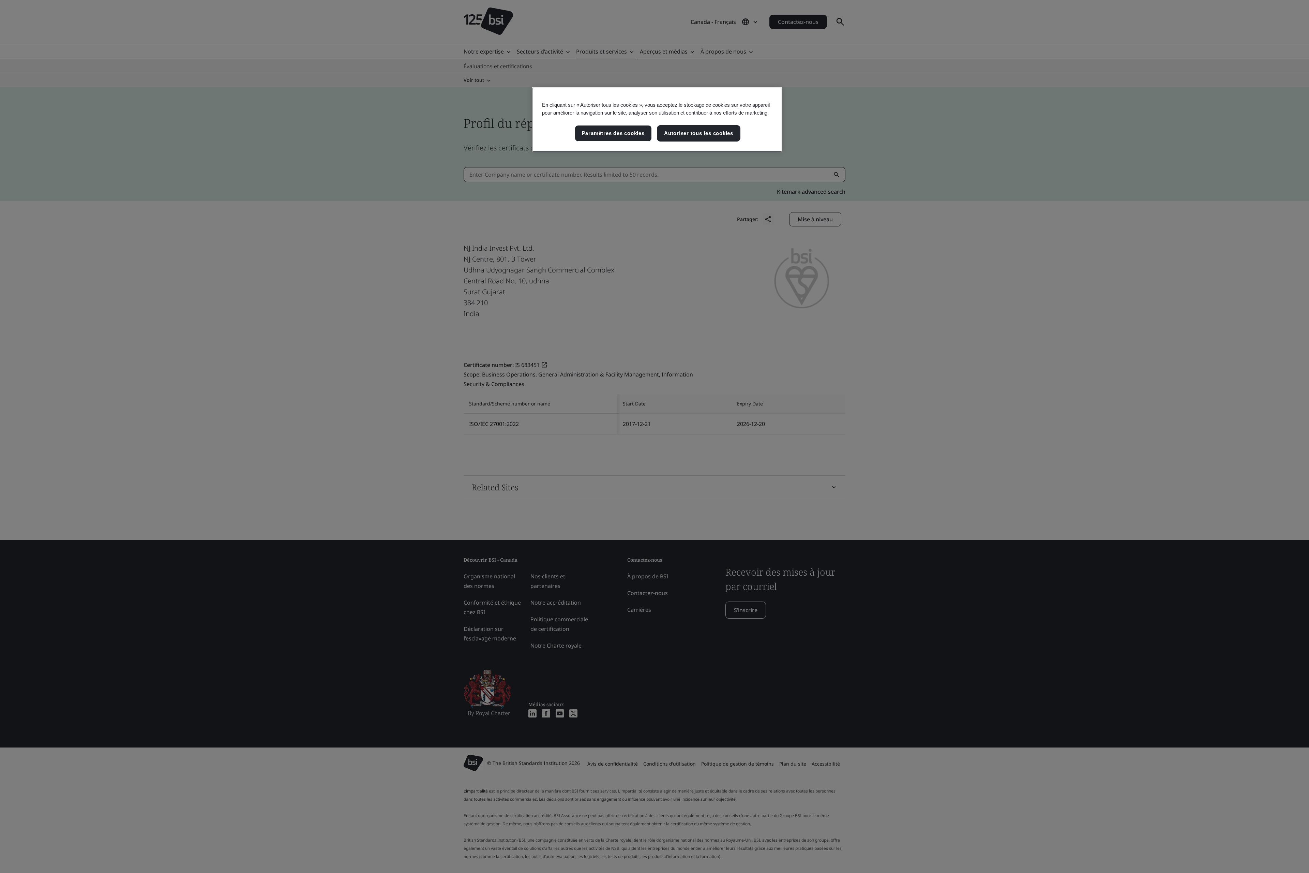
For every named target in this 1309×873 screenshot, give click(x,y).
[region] (657, 119)
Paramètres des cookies (613, 133)
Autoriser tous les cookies (698, 133)
